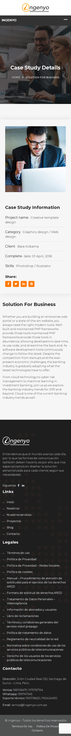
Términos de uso (18, 553)
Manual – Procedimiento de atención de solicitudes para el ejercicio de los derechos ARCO (36, 582)
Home (16, 77)
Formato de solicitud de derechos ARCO (34, 592)
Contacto (13, 533)
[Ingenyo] (35, 7)
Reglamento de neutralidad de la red (32, 639)
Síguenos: (9, 485)
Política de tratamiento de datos (29, 632)
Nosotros (13, 508)
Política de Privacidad (22, 559)
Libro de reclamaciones (23, 616)
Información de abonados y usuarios (32, 609)
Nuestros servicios (19, 514)
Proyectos (14, 521)
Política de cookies (19, 572)
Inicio (10, 502)
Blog (10, 527)
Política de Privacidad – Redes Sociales (33, 565)
